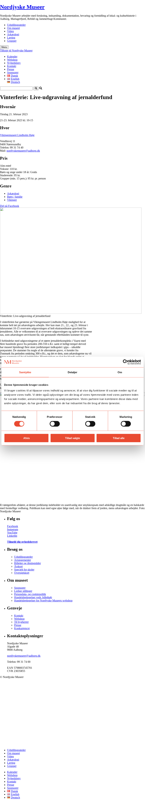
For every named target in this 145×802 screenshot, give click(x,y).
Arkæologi (13, 34)
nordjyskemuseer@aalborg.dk (23, 150)
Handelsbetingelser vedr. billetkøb (33, 597)
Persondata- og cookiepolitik (30, 594)
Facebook (12, 526)
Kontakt (11, 66)
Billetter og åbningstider (27, 563)
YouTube (12, 532)
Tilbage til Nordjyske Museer (16, 50)
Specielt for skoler (24, 569)
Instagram (12, 529)
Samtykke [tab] (25, 372)
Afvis (26, 437)
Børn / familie (14, 196)
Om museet (13, 28)
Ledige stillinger (23, 590)
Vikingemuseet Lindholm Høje (17, 135)
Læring (11, 37)
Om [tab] (120, 372)
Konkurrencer (22, 628)
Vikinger (12, 199)
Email (10, 729)
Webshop (12, 59)
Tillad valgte (72, 437)
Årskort (18, 566)
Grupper (11, 40)
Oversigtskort (21, 572)
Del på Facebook (9, 205)
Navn (10, 720)
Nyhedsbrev (14, 62)
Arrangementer (22, 560)
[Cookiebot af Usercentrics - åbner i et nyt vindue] (125, 362)
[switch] (55, 424)
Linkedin (12, 535)
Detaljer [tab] (72, 372)
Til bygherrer (21, 621)
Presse (10, 69)
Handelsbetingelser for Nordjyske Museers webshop (43, 600)
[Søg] (36, 88)
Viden (10, 31)
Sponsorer (12, 72)
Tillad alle (118, 437)
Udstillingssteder (16, 24)
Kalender (12, 56)
